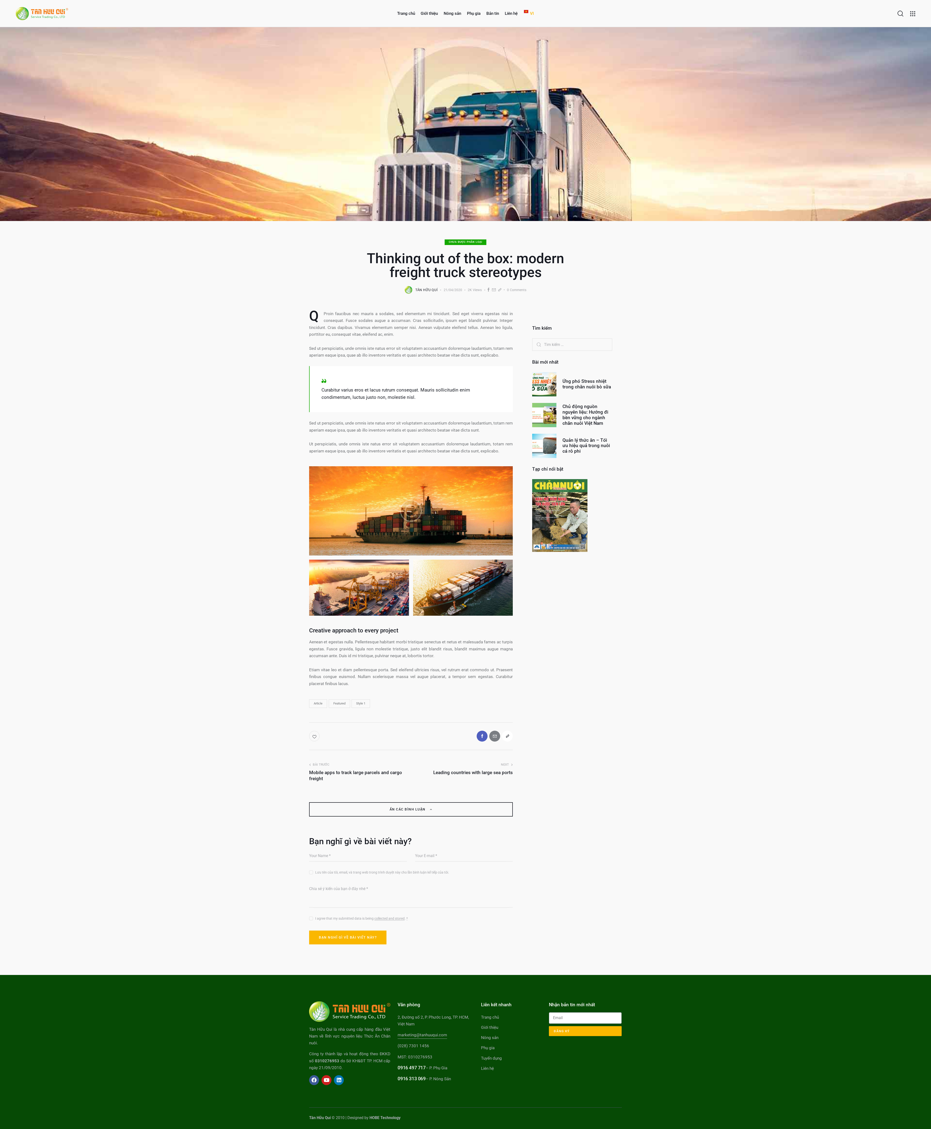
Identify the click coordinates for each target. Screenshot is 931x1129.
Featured (339, 703)
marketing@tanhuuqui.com (422, 1034)
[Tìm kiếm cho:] (572, 344)
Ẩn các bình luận (408, 809)
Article (318, 703)
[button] (499, 290)
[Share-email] (494, 290)
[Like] (315, 736)
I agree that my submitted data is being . (361, 918)
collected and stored (389, 918)
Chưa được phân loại (465, 242)
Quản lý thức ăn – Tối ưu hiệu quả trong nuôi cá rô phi (586, 446)
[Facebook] (489, 290)
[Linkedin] (339, 1080)
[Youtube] (326, 1080)
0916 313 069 (411, 1078)
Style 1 (360, 703)
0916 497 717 (411, 1068)
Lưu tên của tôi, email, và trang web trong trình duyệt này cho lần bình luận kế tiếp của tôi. (382, 872)
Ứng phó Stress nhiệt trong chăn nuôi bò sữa (586, 384)
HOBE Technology (385, 1117)
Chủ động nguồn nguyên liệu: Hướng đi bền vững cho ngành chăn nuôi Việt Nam (585, 415)
